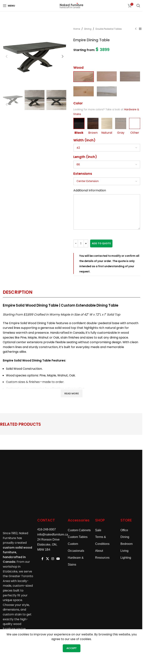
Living (124, 550)
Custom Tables (78, 536)
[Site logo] (71, 5)
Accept (71, 648)
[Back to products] (140, 29)
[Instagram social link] (52, 559)
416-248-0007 (46, 529)
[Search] (138, 5)
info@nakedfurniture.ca (52, 534)
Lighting (125, 557)
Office (124, 530)
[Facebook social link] (42, 559)
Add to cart (101, 243)
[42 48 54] (106, 148)
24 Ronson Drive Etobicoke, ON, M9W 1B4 (48, 544)
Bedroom (126, 543)
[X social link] (47, 559)
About (99, 550)
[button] (6, 56)
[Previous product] (136, 29)
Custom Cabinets (79, 530)
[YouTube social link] (58, 559)
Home (76, 28)
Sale (98, 530)
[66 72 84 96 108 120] (106, 164)
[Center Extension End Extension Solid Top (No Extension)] (106, 181)
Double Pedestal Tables (109, 28)
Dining (87, 28)
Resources (102, 557)
